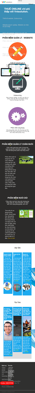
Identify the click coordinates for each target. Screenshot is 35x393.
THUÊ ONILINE (12, 8)
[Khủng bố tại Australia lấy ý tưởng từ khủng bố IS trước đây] (17, 326)
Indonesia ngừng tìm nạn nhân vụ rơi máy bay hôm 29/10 (27, 311)
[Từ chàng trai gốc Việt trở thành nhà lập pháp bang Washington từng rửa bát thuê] (8, 330)
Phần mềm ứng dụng (17, 128)
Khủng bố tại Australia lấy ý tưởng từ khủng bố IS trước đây (17, 311)
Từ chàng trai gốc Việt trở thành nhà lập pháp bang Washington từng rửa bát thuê (8, 314)
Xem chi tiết (11, 238)
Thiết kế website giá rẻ (17, 63)
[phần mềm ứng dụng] (17, 116)
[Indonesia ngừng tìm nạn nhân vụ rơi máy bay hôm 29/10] (27, 326)
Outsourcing (17, 95)
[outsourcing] (17, 83)
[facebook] (29, 391)
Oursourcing (4, 376)
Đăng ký (31, 4)
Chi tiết (8, 279)
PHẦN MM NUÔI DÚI (18, 197)
